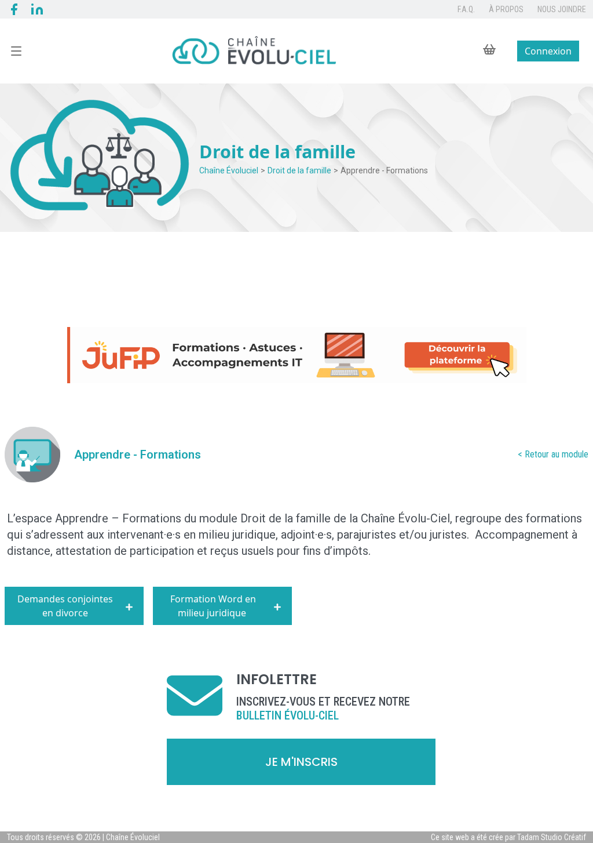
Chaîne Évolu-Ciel (405, 518)
